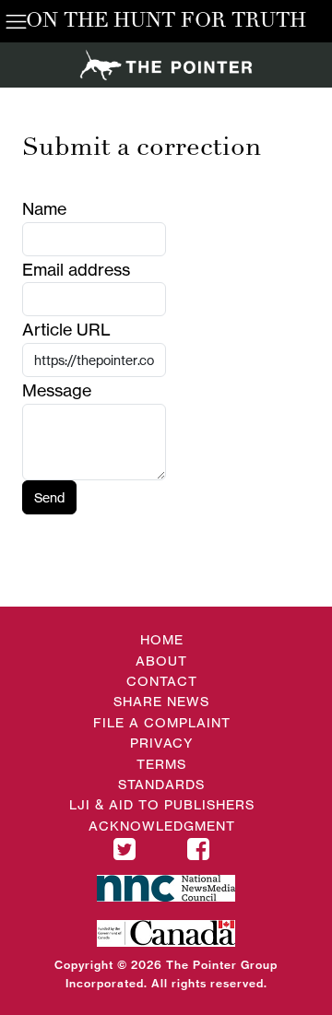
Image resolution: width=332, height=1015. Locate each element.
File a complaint (162, 722)
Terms (161, 764)
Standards (161, 784)
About (161, 660)
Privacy (161, 742)
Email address (76, 269)
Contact (161, 681)
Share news (161, 701)
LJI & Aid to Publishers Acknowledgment (162, 814)
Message (56, 390)
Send (49, 497)
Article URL (66, 329)
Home (162, 639)
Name (44, 208)
